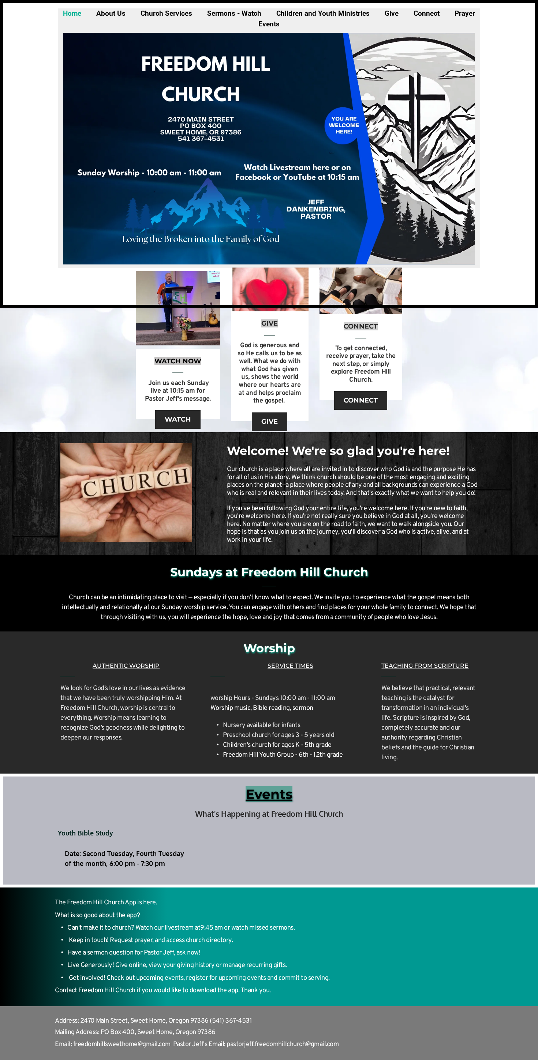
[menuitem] (72, 13)
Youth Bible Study (85, 833)
